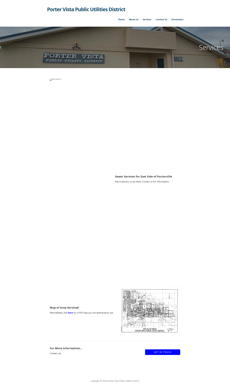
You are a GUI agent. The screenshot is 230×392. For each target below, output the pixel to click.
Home (121, 19)
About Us (134, 19)
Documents (177, 19)
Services (147, 19)
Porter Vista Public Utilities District (86, 9)
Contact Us (161, 19)
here (70, 312)
